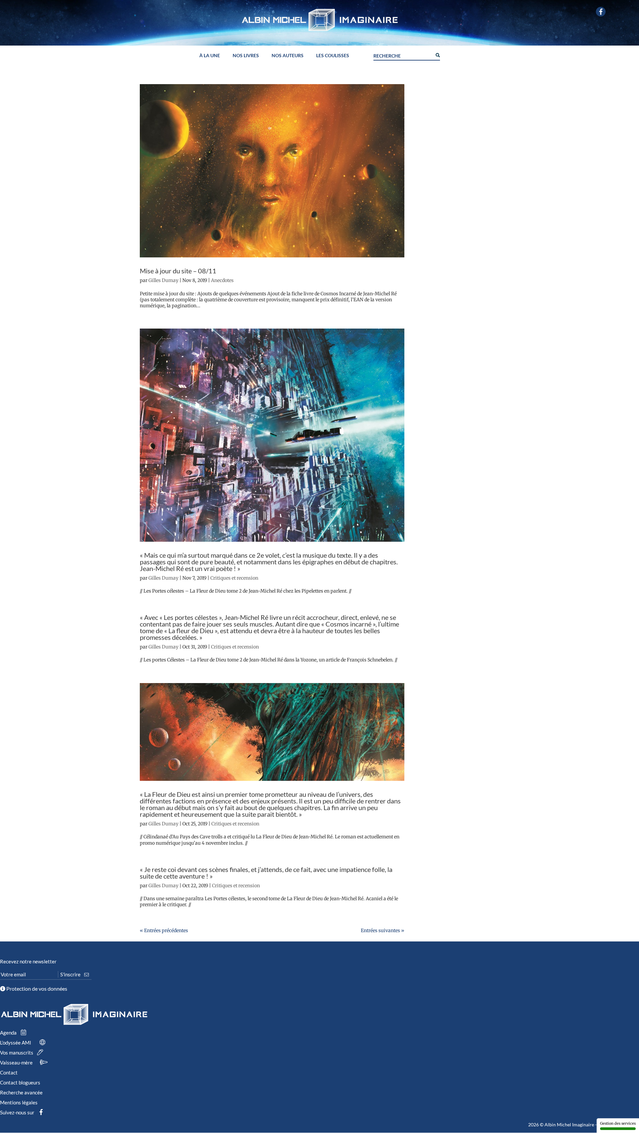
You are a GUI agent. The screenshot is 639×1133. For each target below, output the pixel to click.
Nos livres (246, 55)
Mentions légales (19, 1102)
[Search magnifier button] (437, 54)
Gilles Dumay (163, 280)
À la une (209, 55)
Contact (9, 1072)
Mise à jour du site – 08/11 (178, 271)
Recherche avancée (21, 1092)
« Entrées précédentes (164, 930)
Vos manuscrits (17, 1053)
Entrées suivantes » (382, 930)
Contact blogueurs (20, 1082)
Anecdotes (222, 280)
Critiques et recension (234, 578)
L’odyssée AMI (16, 1043)
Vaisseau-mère (17, 1062)
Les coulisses (332, 55)
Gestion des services (618, 1123)
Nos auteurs (288, 55)
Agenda (9, 1033)
